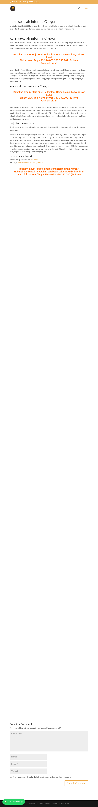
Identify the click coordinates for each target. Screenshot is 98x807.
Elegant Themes (44, 803)
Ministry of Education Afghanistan (30, 162)
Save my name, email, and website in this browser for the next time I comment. (42, 777)
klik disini (34, 160)
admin (14, 26)
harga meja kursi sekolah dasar (66, 26)
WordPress (65, 803)
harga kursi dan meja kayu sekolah (41, 26)
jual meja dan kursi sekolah (53, 29)
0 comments (69, 29)
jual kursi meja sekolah (34, 29)
